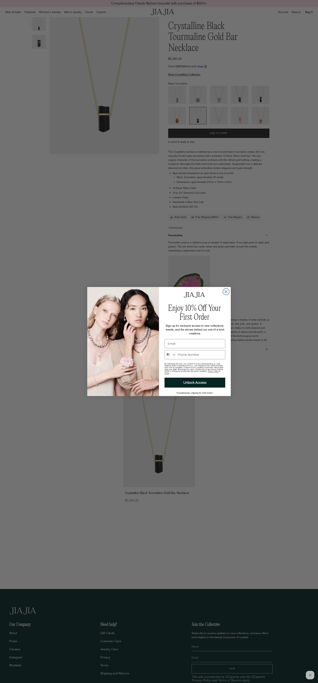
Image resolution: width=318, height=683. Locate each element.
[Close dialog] (226, 291)
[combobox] (170, 354)
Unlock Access (194, 382)
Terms (167, 373)
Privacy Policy (213, 371)
